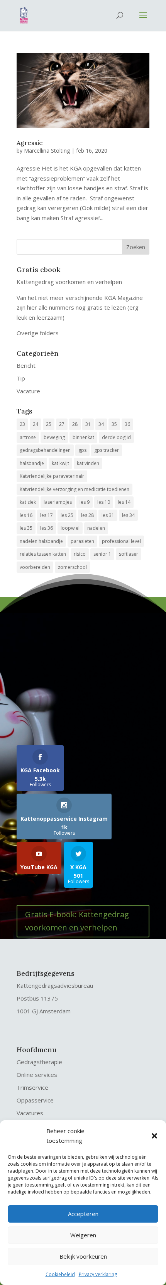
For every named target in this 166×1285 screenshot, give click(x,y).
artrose (28, 437)
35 (114, 424)
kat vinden (88, 463)
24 (35, 424)
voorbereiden (35, 567)
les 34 (128, 515)
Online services (37, 1074)
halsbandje (32, 463)
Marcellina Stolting (47, 150)
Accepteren (83, 1214)
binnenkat (83, 437)
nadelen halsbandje (41, 541)
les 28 (87, 515)
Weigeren (83, 1235)
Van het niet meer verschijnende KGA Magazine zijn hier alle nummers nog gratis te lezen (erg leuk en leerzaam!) (80, 307)
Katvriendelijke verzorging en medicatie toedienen (74, 489)
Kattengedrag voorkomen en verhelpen (69, 282)
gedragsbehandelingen (45, 450)
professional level (121, 541)
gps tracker (106, 450)
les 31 (108, 515)
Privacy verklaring (98, 1274)
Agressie (30, 142)
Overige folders (38, 333)
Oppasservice (35, 1100)
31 (88, 424)
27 (61, 424)
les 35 (26, 528)
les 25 (67, 515)
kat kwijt (60, 463)
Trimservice (32, 1087)
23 (22, 424)
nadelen (96, 528)
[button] (154, 1136)
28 (75, 424)
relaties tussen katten (43, 554)
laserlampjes (58, 502)
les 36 (46, 528)
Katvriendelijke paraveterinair (52, 476)
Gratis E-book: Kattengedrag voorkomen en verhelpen (77, 921)
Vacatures (30, 1113)
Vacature (28, 391)
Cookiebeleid (60, 1274)
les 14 (124, 502)
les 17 (46, 515)
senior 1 (102, 554)
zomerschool (72, 567)
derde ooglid (116, 437)
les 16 (26, 515)
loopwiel (70, 528)
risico (80, 554)
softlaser (128, 554)
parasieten (82, 541)
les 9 (85, 502)
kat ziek (28, 502)
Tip (21, 378)
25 (48, 424)
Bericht (26, 365)
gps (82, 450)
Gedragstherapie (39, 1062)
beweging (54, 437)
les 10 (103, 502)
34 (101, 424)
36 (127, 424)
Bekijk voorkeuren (83, 1256)
